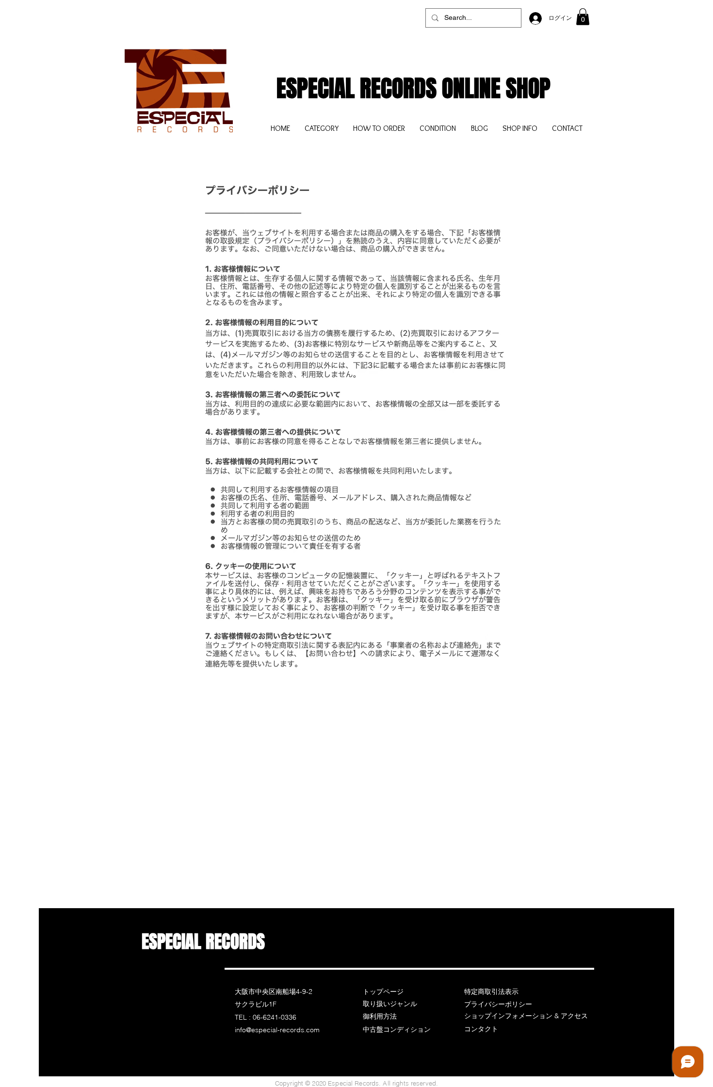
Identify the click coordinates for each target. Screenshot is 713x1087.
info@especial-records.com (277, 1029)
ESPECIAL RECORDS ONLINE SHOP (413, 88)
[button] (583, 16)
